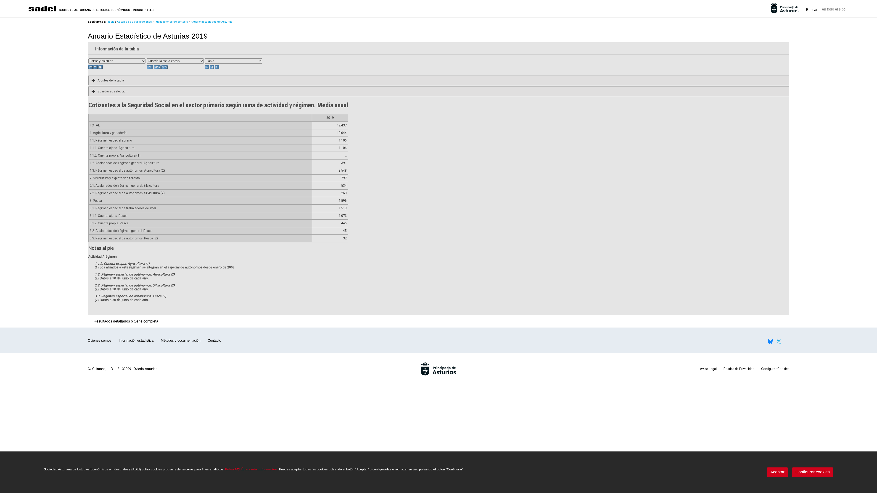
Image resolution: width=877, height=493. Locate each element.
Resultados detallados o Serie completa (124, 321)
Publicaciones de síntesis (171, 21)
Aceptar (777, 472)
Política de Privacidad (739, 369)
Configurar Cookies (775, 369)
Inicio (111, 21)
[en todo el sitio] (856, 9)
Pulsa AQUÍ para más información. (251, 469)
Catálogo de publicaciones (134, 21)
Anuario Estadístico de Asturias (211, 21)
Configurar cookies (812, 472)
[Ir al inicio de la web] (42, 11)
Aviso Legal (708, 369)
